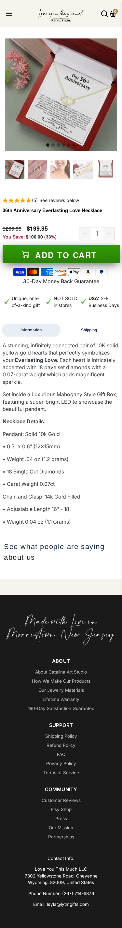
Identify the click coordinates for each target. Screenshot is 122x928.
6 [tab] (73, 145)
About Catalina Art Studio (61, 671)
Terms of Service (61, 772)
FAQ (61, 754)
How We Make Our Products (61, 681)
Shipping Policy (61, 736)
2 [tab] (53, 145)
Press (61, 818)
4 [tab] (63, 145)
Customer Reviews (61, 800)
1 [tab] (47, 145)
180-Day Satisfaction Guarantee (61, 708)
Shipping (89, 330)
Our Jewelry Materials (61, 690)
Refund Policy (61, 745)
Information (31, 330)
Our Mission (61, 827)
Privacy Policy (61, 763)
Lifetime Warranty (61, 699)
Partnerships (61, 836)
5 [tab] (68, 145)
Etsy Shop (61, 809)
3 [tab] (58, 145)
